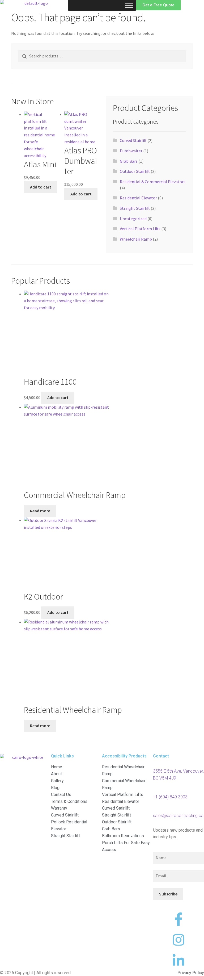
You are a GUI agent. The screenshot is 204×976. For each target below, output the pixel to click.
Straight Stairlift (135, 208)
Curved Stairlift (133, 140)
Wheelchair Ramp (136, 239)
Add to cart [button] (40, 187)
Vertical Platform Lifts (140, 228)
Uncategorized (133, 218)
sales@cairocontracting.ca (178, 815)
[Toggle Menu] (129, 5)
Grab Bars (129, 161)
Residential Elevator (138, 197)
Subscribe (168, 894)
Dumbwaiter (131, 150)
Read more (40, 510)
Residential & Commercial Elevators (152, 181)
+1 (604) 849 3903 (170, 796)
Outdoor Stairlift (135, 171)
